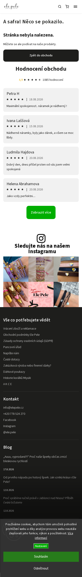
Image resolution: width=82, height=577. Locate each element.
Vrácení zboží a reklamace (19, 328)
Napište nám (11, 353)
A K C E (7, 384)
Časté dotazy (11, 359)
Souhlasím (41, 556)
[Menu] (75, 6)
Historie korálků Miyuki (17, 378)
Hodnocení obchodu (41, 69)
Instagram (9, 426)
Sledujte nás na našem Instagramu (42, 248)
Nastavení (41, 546)
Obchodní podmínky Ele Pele (21, 335)
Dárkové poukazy (14, 372)
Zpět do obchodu (41, 55)
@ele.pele (9, 432)
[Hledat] (59, 6)
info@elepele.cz (13, 408)
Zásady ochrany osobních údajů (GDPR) (28, 341)
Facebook (9, 420)
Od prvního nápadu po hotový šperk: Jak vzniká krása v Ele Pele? (39, 479)
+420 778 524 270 (14, 414)
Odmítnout (41, 568)
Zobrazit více (41, 212)
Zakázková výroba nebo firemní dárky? (27, 365)
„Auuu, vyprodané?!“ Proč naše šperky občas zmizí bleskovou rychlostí (35, 459)
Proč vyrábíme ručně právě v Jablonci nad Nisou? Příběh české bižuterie (38, 500)
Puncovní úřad (12, 347)
